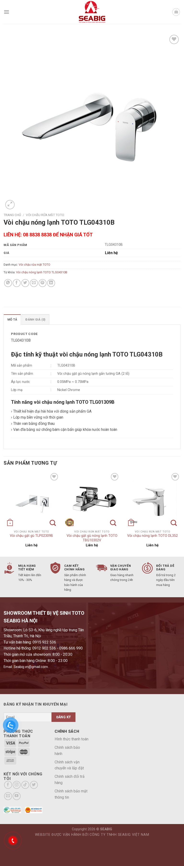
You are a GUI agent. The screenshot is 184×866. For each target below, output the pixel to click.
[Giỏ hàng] (176, 12)
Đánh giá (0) (35, 319)
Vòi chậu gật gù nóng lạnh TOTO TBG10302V (92, 538)
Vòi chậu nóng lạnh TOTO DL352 (152, 536)
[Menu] (6, 12)
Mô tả (12, 319)
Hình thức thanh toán (71, 739)
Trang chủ (12, 215)
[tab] (12, 319)
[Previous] (3, 513)
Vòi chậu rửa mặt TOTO (45, 215)
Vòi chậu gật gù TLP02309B (31, 536)
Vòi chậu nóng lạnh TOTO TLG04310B (41, 272)
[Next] (180, 513)
